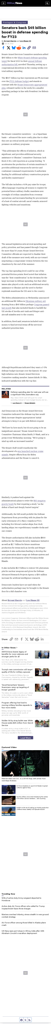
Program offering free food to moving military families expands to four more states (17, 705)
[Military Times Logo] (14, 3)
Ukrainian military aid (36, 301)
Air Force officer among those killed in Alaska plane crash (24, 923)
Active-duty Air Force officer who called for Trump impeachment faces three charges (23, 907)
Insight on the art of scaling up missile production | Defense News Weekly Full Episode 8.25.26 (32, 808)
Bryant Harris (10, 41)
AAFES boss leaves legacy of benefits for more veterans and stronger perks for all (15, 654)
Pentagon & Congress (14, 22)
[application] (25, 763)
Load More (25, 737)
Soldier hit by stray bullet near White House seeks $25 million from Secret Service (17, 723)
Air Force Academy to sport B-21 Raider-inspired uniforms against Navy (32, 787)
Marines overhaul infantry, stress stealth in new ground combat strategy (25, 915)
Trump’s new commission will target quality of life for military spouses (17, 670)
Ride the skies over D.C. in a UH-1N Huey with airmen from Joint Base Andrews (24, 779)
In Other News (9, 647)
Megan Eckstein (30, 403)
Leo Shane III (25, 41)
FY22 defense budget (19, 81)
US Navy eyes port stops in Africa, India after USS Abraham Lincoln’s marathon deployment (23, 932)
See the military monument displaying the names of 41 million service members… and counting (32, 798)
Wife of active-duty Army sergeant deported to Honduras (21, 899)
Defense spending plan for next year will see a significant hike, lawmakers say (29, 393)
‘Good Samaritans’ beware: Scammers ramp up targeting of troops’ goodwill (15, 687)
